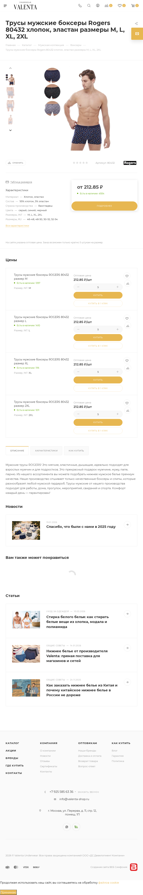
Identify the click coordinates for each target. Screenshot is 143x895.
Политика (118, 761)
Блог (114, 750)
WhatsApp (67, 827)
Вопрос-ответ (86, 766)
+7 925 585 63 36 (61, 791)
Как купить (76, 450)
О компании (48, 750)
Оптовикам (87, 743)
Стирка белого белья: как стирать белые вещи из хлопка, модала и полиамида (77, 622)
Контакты (14, 772)
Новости (45, 755)
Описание (17, 450)
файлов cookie (108, 882)
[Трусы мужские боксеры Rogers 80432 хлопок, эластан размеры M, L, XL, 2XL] (78, 109)
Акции (11, 750)
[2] (77, 163)
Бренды (12, 758)
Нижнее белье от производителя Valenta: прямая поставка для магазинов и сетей (77, 656)
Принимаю (8, 892)
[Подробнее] (127, 524)
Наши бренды (87, 750)
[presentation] (10, 68)
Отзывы (45, 761)
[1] (73, 163)
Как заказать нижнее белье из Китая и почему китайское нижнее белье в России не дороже (81, 690)
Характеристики (46, 450)
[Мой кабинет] (97, 6)
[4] (83, 163)
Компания (48, 743)
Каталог (12, 743)
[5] (86, 163)
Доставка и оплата (89, 755)
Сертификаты (48, 766)
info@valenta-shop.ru (74, 799)
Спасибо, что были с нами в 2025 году (81, 527)
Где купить (15, 765)
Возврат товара (88, 761)
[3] (80, 163)
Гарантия (118, 755)
